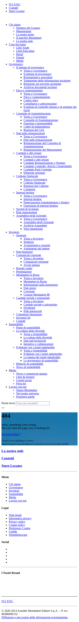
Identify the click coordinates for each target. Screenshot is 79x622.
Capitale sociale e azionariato (33, 297)
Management (23, 31)
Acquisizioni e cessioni (37, 245)
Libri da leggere (25, 377)
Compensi (29, 189)
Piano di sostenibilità (28, 327)
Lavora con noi (17, 386)
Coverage (29, 291)
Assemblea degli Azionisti (31, 215)
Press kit (21, 383)
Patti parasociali (33, 311)
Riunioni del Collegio (36, 186)
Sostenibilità (16, 324)
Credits (13, 531)
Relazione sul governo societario (42, 83)
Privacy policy (17, 521)
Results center (24, 268)
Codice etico (31, 100)
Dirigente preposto (34, 172)
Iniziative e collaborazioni (38, 344)
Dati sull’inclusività (35, 340)
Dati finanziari (24, 251)
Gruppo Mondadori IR (37, 294)
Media (20, 60)
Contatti (13, 7)
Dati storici (30, 288)
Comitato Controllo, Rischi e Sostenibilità (48, 166)
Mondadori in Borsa (28, 274)
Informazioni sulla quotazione (41, 284)
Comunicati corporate (28, 255)
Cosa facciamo (17, 44)
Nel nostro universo (27, 393)
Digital (20, 57)
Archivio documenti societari (40, 87)
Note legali (15, 515)
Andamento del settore (37, 248)
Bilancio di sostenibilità (29, 363)
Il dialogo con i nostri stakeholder (35, 347)
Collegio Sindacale (27, 176)
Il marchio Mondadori (29, 37)
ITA (11, 4)
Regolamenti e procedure (38, 77)
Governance (16, 64)
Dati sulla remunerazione (30, 133)
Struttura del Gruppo (28, 27)
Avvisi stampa (32, 265)
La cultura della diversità (30, 330)
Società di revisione (27, 209)
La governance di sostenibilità (41, 360)
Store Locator (17, 11)
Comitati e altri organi (28, 153)
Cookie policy (17, 525)
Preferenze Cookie (19, 528)
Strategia (21, 235)
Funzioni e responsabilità (38, 123)
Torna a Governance (35, 70)
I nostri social (24, 380)
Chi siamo (15, 24)
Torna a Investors (34, 238)
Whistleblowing (18, 534)
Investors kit (23, 317)
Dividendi (29, 307)
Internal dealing (25, 192)
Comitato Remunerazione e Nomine (44, 162)
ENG (17, 4)
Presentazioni (24, 271)
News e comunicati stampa (31, 373)
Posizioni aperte (25, 396)
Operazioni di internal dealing (41, 205)
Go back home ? (11, 434)
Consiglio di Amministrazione (33, 113)
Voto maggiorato (33, 228)
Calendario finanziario (29, 314)
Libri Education (25, 51)
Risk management (26, 212)
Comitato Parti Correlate (38, 169)
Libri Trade (22, 47)
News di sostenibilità (28, 367)
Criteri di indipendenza (37, 126)
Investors (14, 232)
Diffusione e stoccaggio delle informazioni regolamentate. (34, 617)
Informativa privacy (20, 518)
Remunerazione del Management (43, 149)
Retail (19, 54)
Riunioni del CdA (34, 130)
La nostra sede (24, 41)
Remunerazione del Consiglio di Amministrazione (42, 145)
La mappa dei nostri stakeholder (42, 357)
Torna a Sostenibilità (35, 334)
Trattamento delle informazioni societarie (47, 80)
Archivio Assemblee (35, 225)
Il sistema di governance (30, 67)
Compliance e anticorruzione (40, 103)
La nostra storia (25, 34)
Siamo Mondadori (26, 390)
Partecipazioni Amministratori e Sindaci (46, 202)
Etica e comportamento (29, 90)
